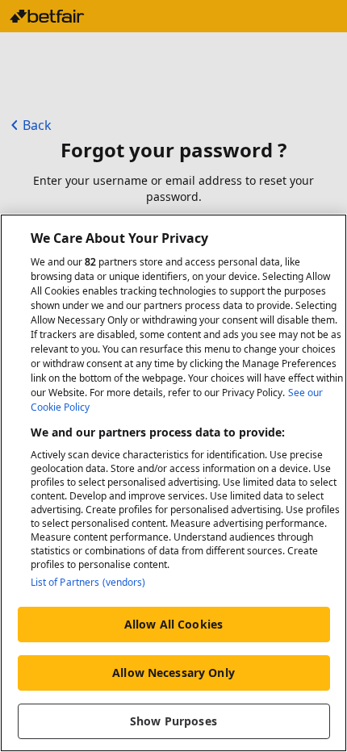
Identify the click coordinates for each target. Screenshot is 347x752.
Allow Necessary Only (173, 672)
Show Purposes (173, 721)
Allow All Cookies (173, 624)
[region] (173, 483)
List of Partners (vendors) (88, 582)
